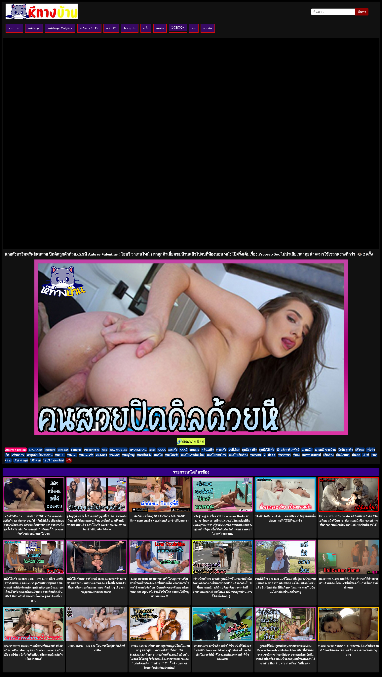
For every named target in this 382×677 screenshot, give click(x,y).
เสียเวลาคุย (21, 460)
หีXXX (272, 455)
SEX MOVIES (118, 449)
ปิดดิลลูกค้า (345, 449)
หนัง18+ (60, 455)
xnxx (152, 449)
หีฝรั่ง (296, 455)
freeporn (50, 449)
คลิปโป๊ (111, 28)
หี (264, 455)
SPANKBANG (138, 449)
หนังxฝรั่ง (101, 455)
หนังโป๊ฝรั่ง (171, 455)
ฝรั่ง (145, 28)
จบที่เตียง (234, 449)
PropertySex (91, 449)
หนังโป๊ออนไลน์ (216, 455)
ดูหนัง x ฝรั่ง (249, 449)
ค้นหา (362, 12)
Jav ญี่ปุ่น (130, 28)
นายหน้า (307, 449)
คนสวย (194, 449)
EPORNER (35, 449)
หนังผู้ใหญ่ (128, 455)
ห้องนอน (255, 455)
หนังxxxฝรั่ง (86, 455)
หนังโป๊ (158, 455)
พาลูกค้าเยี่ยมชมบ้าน (40, 455)
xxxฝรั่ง (172, 449)
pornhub (76, 449)
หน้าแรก (14, 28)
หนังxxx (72, 455)
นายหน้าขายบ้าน (325, 449)
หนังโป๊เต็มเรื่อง (238, 455)
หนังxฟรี (114, 455)
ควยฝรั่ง (221, 449)
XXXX (162, 449)
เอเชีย (160, 28)
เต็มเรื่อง (328, 455)
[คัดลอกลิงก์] (191, 442)
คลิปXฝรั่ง (208, 449)
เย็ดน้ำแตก (343, 455)
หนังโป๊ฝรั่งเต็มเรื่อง (192, 455)
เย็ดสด (356, 455)
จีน (194, 28)
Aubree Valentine (15, 449)
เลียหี (366, 455)
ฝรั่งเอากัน (18, 455)
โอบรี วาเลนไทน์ (53, 460)
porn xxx (63, 449)
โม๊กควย (35, 460)
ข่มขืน (207, 28)
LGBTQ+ (178, 27)
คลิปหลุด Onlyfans (60, 28)
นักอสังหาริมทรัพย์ (288, 449)
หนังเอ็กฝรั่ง (144, 455)
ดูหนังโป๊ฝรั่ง (266, 449)
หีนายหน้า (284, 455)
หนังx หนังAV (89, 28)
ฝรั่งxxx (359, 449)
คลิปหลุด (34, 28)
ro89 (104, 449)
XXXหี (183, 449)
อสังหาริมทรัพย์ (311, 455)
